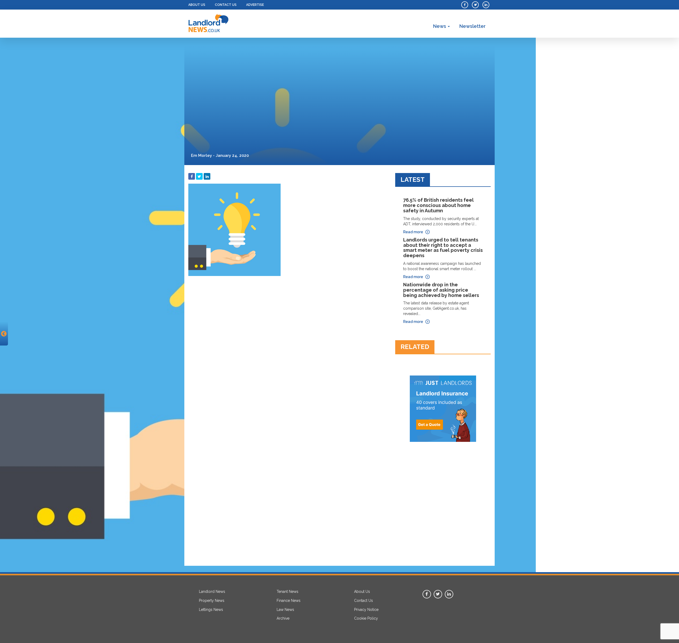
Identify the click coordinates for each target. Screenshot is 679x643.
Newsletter (472, 26)
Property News (211, 600)
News (440, 26)
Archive (283, 618)
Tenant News (287, 591)
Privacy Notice (366, 609)
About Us (196, 5)
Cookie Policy (366, 618)
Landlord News (212, 591)
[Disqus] (287, 345)
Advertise (255, 5)
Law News (285, 609)
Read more (413, 232)
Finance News (289, 600)
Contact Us (226, 5)
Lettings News (211, 609)
